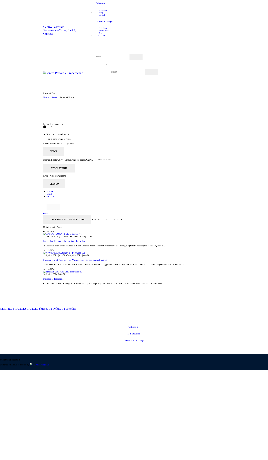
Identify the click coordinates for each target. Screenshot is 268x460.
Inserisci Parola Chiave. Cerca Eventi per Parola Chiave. (68, 160)
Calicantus (134, 327)
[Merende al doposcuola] (62, 272)
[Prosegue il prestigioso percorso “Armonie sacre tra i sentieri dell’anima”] (64, 253)
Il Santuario (134, 334)
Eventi (54, 97)
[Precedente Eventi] (48, 202)
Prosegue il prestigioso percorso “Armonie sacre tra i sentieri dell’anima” (75, 260)
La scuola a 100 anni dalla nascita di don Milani (64, 241)
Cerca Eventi (59, 168)
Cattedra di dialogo (134, 340)
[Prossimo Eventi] (53, 207)
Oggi (45, 213)
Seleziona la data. (100, 219)
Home (46, 97)
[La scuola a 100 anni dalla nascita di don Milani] (62, 234)
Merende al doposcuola (53, 279)
